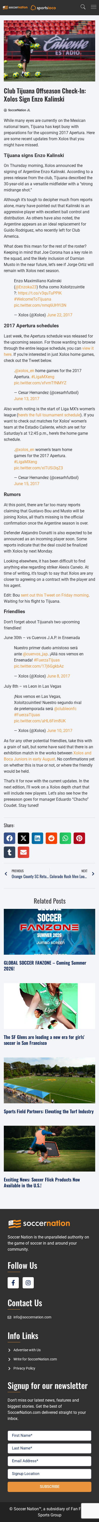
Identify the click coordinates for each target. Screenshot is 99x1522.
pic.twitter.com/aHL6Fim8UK (40, 720)
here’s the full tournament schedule (49, 415)
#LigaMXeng (42, 376)
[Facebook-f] (13, 1282)
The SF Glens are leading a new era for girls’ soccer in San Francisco (44, 1040)
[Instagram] (28, 1282)
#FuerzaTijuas (47, 660)
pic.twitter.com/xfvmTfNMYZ (40, 382)
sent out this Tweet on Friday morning (55, 595)
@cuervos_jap (35, 654)
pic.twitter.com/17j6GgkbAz (39, 666)
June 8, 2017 (58, 676)
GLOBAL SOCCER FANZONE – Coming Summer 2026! (45, 965)
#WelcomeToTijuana (32, 299)
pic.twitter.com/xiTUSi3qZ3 (38, 468)
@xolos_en (24, 370)
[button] (9, 838)
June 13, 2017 (26, 398)
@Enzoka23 (26, 287)
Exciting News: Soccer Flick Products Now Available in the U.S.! (42, 1182)
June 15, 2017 (26, 483)
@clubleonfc (65, 708)
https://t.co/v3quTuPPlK (40, 293)
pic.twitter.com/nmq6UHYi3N (40, 305)
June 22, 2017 (59, 315)
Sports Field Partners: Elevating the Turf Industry (49, 1111)
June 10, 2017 (59, 730)
